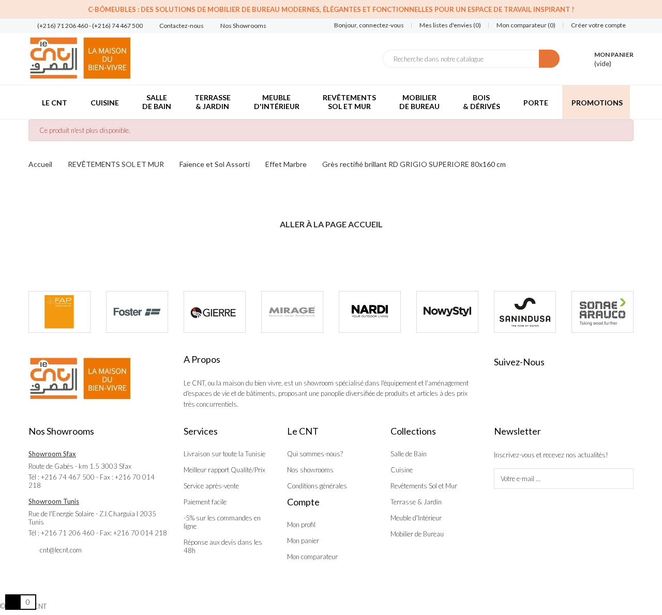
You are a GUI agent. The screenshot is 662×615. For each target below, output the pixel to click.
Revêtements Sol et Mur (423, 486)
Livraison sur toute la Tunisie (224, 454)
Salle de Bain (408, 454)
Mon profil (301, 524)
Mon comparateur (312, 556)
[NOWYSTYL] (447, 312)
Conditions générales (317, 486)
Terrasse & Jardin (416, 502)
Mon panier (303, 540)
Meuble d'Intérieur (416, 518)
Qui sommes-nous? (315, 454)
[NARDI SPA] (370, 312)
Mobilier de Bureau (417, 534)
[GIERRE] (215, 312)
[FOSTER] (137, 312)
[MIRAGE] (292, 312)
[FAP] (59, 312)
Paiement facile (205, 502)
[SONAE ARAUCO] (603, 312)
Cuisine (401, 470)
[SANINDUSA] (525, 312)
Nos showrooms (310, 470)
